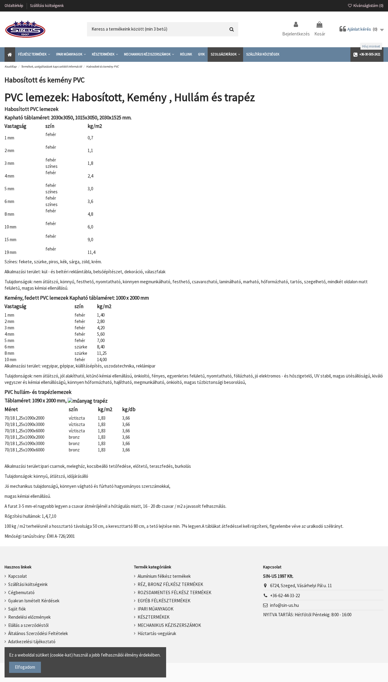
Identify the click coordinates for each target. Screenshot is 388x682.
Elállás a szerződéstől (28, 625)
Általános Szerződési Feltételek (38, 633)
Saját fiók (17, 609)
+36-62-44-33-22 (285, 595)
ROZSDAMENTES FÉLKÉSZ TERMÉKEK (174, 592)
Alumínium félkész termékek (164, 576)
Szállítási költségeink (47, 5)
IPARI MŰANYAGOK (155, 609)
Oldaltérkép (14, 5)
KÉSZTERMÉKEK (153, 617)
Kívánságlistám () (368, 5)
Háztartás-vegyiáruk (157, 633)
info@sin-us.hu (284, 605)
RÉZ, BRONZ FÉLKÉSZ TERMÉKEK (170, 584)
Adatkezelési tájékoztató (31, 641)
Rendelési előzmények (29, 617)
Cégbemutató (21, 592)
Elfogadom (25, 667)
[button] (34, 54)
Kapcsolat (17, 576)
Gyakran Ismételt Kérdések (33, 601)
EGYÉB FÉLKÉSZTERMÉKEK (164, 601)
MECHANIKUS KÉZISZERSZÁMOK (169, 625)
